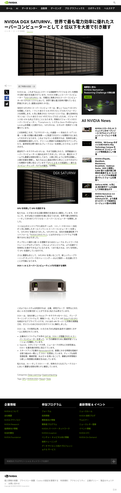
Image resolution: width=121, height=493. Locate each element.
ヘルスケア (109, 8)
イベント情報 (85, 428)
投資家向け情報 (11, 428)
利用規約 (64, 480)
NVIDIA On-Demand (88, 437)
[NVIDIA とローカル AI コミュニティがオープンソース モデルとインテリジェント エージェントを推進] (87, 129)
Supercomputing (49, 375)
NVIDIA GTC (84, 433)
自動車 (44, 8)
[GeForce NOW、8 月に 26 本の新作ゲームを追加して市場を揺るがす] (87, 185)
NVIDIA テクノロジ (12, 420)
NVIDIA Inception (49, 433)
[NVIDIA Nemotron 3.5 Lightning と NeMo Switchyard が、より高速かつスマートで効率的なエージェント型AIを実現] (87, 195)
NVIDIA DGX (32, 379)
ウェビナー (84, 420)
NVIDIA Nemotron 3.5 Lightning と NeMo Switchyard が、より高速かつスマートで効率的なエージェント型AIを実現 (106, 199)
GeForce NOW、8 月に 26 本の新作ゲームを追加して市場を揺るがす (106, 187)
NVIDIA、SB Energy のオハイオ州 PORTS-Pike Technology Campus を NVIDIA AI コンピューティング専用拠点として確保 (106, 148)
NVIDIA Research (11, 424)
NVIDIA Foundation (12, 437)
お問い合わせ (14, 483)
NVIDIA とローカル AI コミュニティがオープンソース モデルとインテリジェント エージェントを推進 (105, 133)
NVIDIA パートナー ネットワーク (56, 428)
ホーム (9, 8)
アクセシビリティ (77, 480)
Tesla (48, 379)
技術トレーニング (49, 441)
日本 (115, 489)
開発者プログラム (49, 424)
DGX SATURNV (31, 97)
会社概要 (8, 415)
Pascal (42, 379)
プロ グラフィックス (74, 8)
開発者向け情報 (48, 420)
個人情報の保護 (11, 480)
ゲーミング (56, 8)
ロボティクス (94, 8)
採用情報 (45, 415)
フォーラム (46, 411)
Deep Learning (34, 375)
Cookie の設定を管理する (47, 480)
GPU (24, 379)
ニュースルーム (85, 411)
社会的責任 (9, 433)
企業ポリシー (92, 480)
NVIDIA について (11, 411)
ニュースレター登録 (87, 424)
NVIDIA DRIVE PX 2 (38, 234)
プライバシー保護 (27, 480)
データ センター (29, 8)
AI (17, 8)
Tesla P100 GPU (71, 318)
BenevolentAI (45, 350)
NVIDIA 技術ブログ (87, 415)
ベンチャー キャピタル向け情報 (55, 437)
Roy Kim (30, 31)
